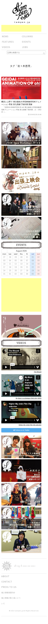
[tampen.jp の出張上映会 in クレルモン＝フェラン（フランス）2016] (21, 181)
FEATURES (8, 41)
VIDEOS (6, 47)
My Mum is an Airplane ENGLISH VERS (28, 398)
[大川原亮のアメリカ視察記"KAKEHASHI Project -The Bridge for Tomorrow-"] (21, 447)
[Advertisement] (21, 28)
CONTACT (6, 581)
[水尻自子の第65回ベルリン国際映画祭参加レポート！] (21, 470)
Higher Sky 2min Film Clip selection (30, 425)
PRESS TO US (8, 587)
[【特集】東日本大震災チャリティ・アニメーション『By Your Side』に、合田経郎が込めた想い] (21, 542)
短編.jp (22, 13)
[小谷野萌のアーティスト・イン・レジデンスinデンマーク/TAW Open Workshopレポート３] (21, 133)
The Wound (37, 372)
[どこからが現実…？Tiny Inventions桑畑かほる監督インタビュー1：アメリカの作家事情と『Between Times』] (21, 161)
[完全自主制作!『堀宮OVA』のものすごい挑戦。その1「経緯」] (21, 228)
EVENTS (26, 41)
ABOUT (5, 576)
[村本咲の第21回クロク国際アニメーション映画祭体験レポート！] (21, 518)
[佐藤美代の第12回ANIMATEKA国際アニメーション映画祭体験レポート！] (21, 204)
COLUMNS (27, 36)
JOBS (25, 47)
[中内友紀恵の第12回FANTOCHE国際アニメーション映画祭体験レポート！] (21, 494)
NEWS (5, 36)
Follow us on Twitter (22, 430)
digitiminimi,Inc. (24, 566)
